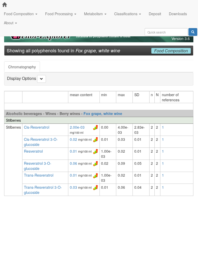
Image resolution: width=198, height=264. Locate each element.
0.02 (74, 139)
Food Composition (19, 13)
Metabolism (94, 13)
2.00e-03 (77, 127)
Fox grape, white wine (103, 113)
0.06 (74, 163)
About (9, 22)
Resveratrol (33, 151)
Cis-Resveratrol (36, 127)
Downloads (178, 13)
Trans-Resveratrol (38, 175)
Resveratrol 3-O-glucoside (37, 166)
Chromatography (22, 66)
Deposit (155, 13)
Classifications (126, 13)
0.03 (74, 187)
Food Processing (59, 13)
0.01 (74, 151)
